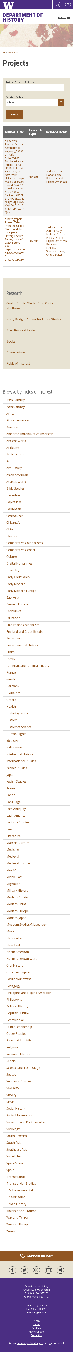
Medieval (12, 856)
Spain (10, 1170)
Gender (11, 679)
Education (13, 618)
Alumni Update (37, 1331)
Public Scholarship (19, 1027)
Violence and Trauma (21, 1211)
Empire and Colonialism (22, 625)
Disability (12, 570)
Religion (12, 1047)
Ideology (12, 741)
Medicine (12, 850)
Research (13, 52)
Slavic (10, 1102)
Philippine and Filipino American (56, 179)
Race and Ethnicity (51, 246)
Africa (10, 413)
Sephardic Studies (18, 1081)
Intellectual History (19, 754)
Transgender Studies (21, 1183)
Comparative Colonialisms (24, 543)
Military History (17, 890)
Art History (14, 468)
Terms (36, 1324)
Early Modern (15, 584)
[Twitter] (25, 1270)
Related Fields (14, 97)
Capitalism (13, 502)
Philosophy (14, 999)
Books (10, 341)
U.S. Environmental (19, 1190)
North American (17, 952)
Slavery (11, 1095)
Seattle (11, 1074)
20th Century (54, 171)
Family (10, 659)
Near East (13, 945)
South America (16, 1136)
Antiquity (12, 448)
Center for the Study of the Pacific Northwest (30, 305)
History (11, 720)
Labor (10, 795)
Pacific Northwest (18, 979)
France (11, 672)
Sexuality (12, 1088)
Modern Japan (16, 918)
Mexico (11, 870)
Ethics (10, 652)
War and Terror (17, 1217)
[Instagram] (37, 1270)
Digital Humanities (19, 563)
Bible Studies (15, 488)
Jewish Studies (16, 781)
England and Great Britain (24, 631)
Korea (10, 788)
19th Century (54, 227)
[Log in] (58, 4)
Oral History (14, 965)
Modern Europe (17, 911)
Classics (11, 536)
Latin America (15, 815)
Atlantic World (16, 482)
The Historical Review (21, 330)
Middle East (14, 877)
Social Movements (19, 1115)
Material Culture (56, 234)
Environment (15, 638)
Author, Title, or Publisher (21, 82)
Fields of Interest (18, 363)
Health (11, 706)
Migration (13, 884)
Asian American (17, 475)
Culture (11, 557)
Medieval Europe (18, 863)
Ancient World (16, 441)
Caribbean (13, 509)
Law (9, 829)
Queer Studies (16, 1034)
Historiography (17, 713)
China (10, 529)
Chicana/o (13, 522)
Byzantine (13, 495)
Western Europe (17, 1224)
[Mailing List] (49, 1270)
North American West (21, 959)
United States (54, 254)
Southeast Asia (55, 251)
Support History (40, 1255)
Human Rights (16, 734)
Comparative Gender (20, 550)
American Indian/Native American (29, 434)
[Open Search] (68, 4)
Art (8, 461)
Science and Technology (23, 1068)
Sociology (13, 1129)
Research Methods (19, 1054)
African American (18, 420)
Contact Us (36, 1335)
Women (11, 1231)
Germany (12, 686)
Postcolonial (15, 1020)
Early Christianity (18, 577)
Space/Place (14, 1163)
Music (10, 931)
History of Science (18, 727)
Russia (11, 1061)
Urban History (16, 1204)
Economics (13, 611)
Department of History (23, 17)
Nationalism (53, 175)
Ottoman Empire (18, 972)
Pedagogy (13, 986)
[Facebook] (13, 1270)
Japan (10, 775)
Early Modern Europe (21, 591)
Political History (17, 1006)
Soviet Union (15, 1156)
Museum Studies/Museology (26, 924)
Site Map (36, 1328)
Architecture (15, 454)
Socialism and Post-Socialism (26, 1122)
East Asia (12, 597)
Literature (13, 836)
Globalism (13, 693)
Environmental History (22, 645)
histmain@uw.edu (36, 1312)
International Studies (21, 761)
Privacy (36, 1320)
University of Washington (30, 1343)
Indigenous (14, 747)
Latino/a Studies (17, 822)
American (12, 427)
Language (13, 802)
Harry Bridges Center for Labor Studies (34, 319)
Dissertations (15, 352)
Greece (11, 700)
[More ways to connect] (60, 1270)
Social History (15, 1108)
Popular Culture (17, 1013)
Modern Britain (17, 897)
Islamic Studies (16, 768)
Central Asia (14, 516)
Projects (33, 176)
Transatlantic (15, 1177)
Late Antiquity (16, 809)
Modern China (16, 904)
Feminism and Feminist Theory (27, 666)
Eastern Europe (17, 604)
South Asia (13, 1143)
